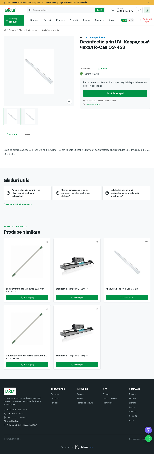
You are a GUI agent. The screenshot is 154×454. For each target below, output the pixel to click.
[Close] (148, 2)
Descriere (12, 134)
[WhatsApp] (148, 438)
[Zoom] (69, 101)
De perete (55, 394)
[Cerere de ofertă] (147, 10)
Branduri (34, 20)
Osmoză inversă (110, 398)
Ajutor (112, 20)
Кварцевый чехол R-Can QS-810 (122, 289)
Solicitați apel (147, 20)
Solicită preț (29, 297)
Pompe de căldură (85, 403)
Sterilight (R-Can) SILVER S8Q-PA (72, 289)
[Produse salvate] (139, 10)
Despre (86, 20)
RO (126, 20)
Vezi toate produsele (95, 37)
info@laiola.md (13, 421)
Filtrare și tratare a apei (28, 30)
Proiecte (60, 20)
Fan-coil (54, 403)
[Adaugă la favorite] (47, 242)
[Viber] (148, 430)
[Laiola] (10, 10)
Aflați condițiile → (81, 2)
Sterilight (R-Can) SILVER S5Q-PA (72, 355)
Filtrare (106, 394)
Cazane (80, 394)
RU (132, 20)
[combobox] (63, 10)
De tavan (55, 398)
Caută (99, 10)
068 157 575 (12, 413)
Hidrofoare (107, 403)
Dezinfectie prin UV (50, 30)
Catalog (12, 30)
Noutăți (132, 411)
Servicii (47, 20)
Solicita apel (117, 93)
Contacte (99, 20)
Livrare (26, 134)
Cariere (132, 407)
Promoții (73, 20)
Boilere (80, 398)
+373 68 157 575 (93, 104)
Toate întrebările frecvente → (18, 204)
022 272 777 (12, 417)
